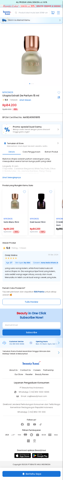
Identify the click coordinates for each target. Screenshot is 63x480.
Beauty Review (42, 374)
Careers (37, 370)
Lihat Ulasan (25, 100)
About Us (13, 370)
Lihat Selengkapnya (11, 177)
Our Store (19, 374)
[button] (31, 129)
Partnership (48, 370)
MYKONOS (7, 92)
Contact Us (25, 370)
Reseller (29, 374)
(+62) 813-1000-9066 (39, 392)
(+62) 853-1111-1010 (37, 412)
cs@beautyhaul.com (37, 396)
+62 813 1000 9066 (16, 344)
